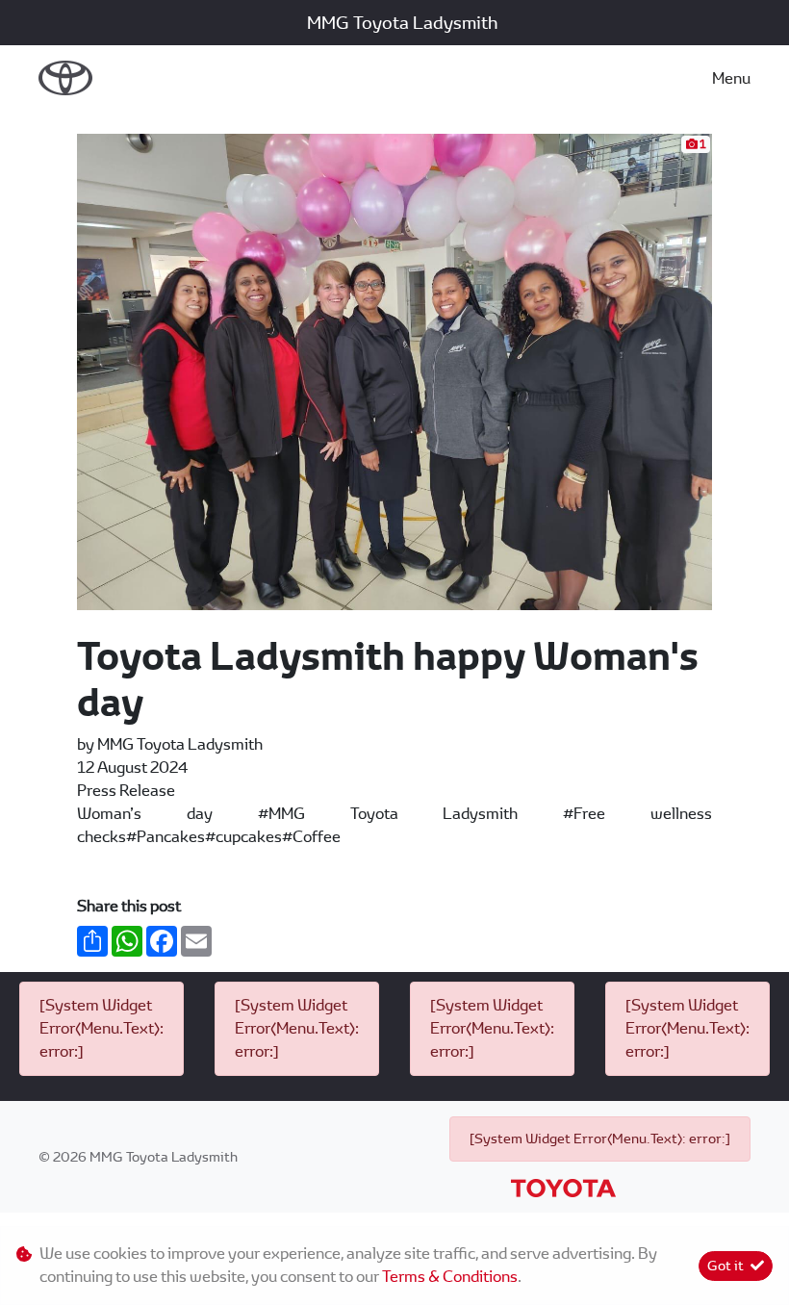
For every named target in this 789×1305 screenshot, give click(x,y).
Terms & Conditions (450, 1277)
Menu (731, 78)
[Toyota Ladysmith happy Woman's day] (394, 371)
